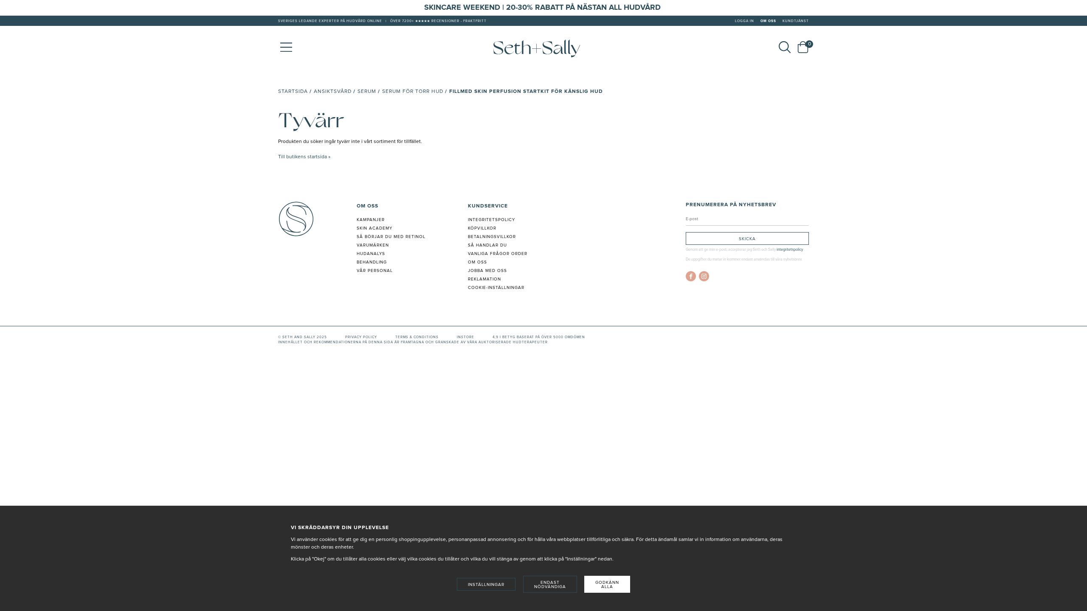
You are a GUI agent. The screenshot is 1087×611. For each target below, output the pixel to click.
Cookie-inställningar (496, 288)
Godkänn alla (607, 584)
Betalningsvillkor (492, 237)
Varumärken (373, 245)
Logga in (744, 21)
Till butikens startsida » (304, 157)
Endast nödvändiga (550, 584)
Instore (465, 337)
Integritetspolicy (491, 220)
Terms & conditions (417, 337)
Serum (367, 91)
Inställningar (486, 585)
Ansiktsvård (333, 91)
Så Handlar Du (487, 245)
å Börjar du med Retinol (392, 237)
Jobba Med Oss (487, 271)
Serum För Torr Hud (412, 91)
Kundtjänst (796, 21)
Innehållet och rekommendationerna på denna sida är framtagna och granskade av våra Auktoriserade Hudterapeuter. (413, 342)
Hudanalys (371, 254)
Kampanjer (371, 220)
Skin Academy (374, 228)
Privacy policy (361, 337)
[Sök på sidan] (785, 47)
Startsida (293, 91)
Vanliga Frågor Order (497, 254)
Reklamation (484, 279)
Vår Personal (375, 271)
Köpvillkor (482, 228)
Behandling (372, 262)
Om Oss (768, 21)
